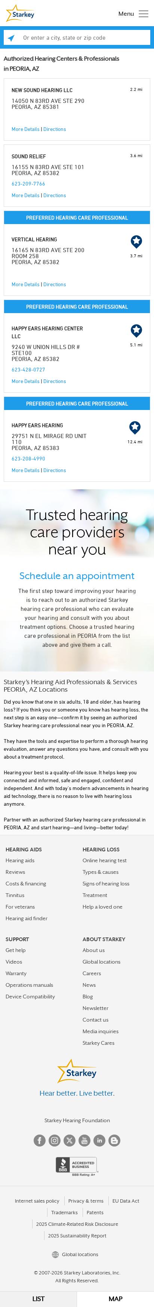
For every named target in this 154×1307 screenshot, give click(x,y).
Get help (16, 950)
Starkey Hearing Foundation (77, 1120)
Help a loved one (103, 907)
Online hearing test (105, 860)
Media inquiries (100, 1031)
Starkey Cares (98, 1043)
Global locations (101, 962)
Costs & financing (26, 884)
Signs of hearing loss (106, 884)
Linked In (99, 1141)
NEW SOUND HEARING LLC (42, 90)
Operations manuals (29, 985)
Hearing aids (20, 860)
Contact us (95, 1020)
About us (94, 950)
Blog (88, 997)
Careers (92, 973)
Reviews (15, 872)
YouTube (84, 1141)
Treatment (95, 895)
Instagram (55, 1141)
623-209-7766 (28, 183)
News (89, 985)
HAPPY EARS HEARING (37, 425)
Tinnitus (15, 895)
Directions (54, 129)
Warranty (16, 973)
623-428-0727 (28, 369)
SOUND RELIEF (29, 156)
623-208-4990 (28, 458)
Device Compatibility (30, 997)
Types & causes (100, 872)
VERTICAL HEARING (34, 239)
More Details (26, 129)
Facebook (40, 1141)
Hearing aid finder (26, 918)
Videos (14, 962)
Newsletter (95, 1008)
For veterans (20, 907)
